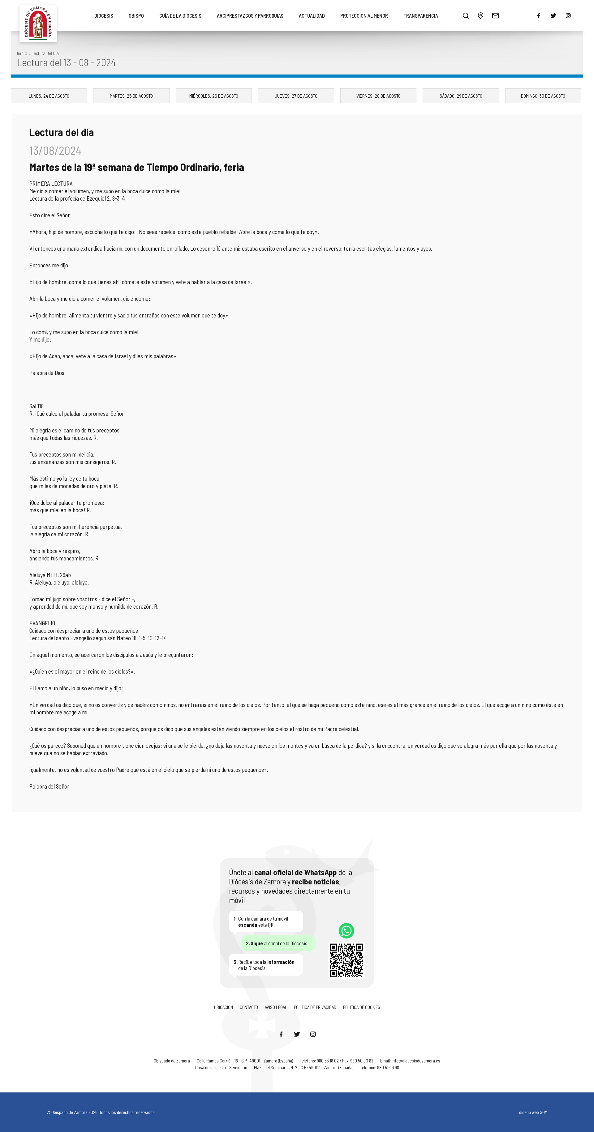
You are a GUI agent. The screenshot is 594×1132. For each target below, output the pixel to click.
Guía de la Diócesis (180, 15)
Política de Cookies (361, 1007)
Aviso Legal (276, 1007)
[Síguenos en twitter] (553, 15)
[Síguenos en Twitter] (297, 1034)
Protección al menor (364, 15)
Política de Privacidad (315, 1007)
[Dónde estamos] (480, 15)
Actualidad (312, 15)
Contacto (249, 1007)
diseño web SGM (533, 1112)
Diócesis (103, 15)
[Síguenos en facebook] (538, 16)
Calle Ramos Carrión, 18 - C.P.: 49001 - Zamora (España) (245, 1060)
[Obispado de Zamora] (38, 15)
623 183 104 (346, 930)
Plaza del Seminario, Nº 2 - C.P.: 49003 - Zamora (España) (304, 1067)
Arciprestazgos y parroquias (250, 15)
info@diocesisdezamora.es (416, 1060)
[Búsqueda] (465, 15)
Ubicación (223, 1007)
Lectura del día (45, 53)
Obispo (136, 15)
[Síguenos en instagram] (568, 15)
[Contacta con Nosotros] (495, 15)
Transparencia (420, 15)
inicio (22, 53)
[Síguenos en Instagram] (313, 1034)
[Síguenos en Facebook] (281, 1034)
